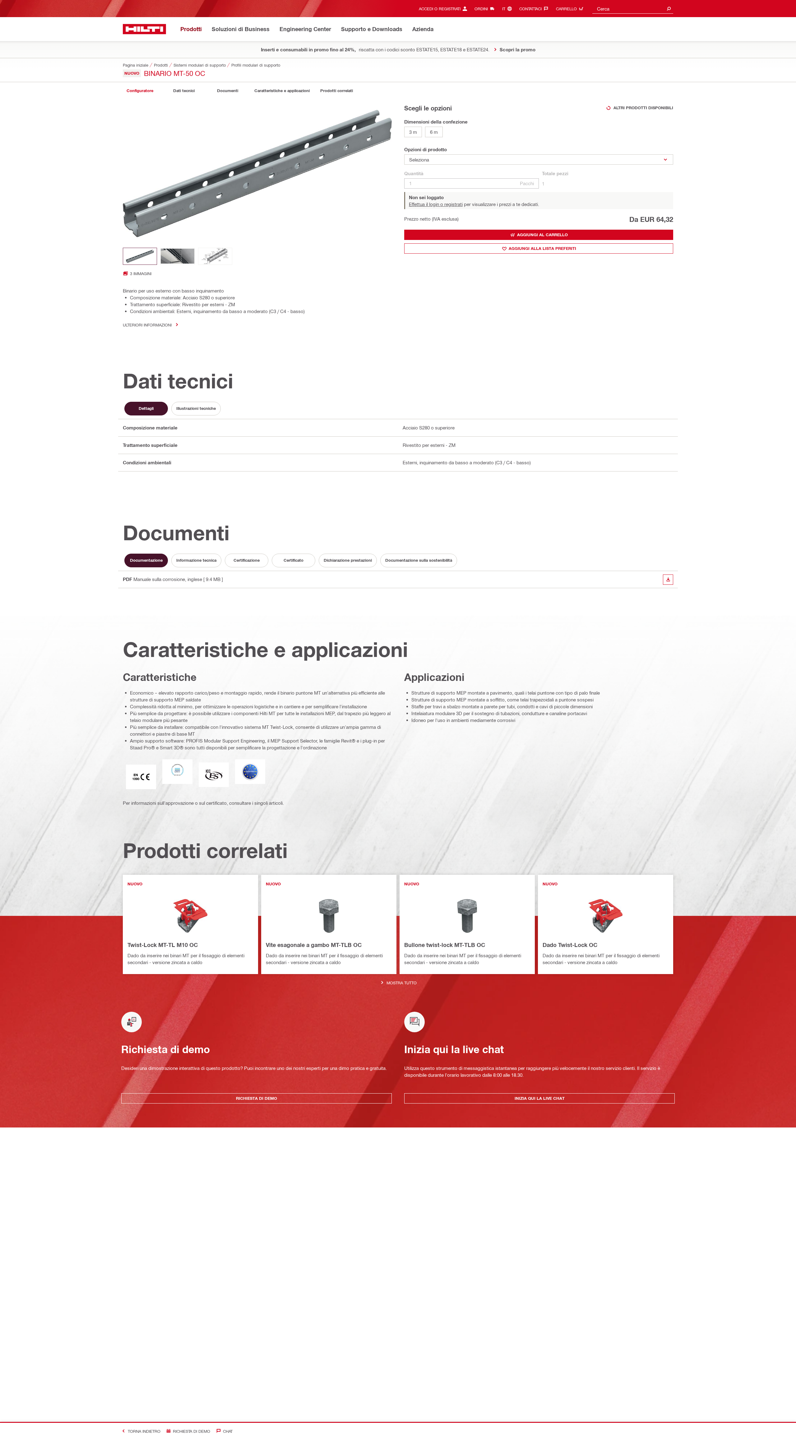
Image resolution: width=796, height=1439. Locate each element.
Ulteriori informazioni (147, 324)
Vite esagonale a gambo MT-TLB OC (314, 944)
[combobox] (632, 8)
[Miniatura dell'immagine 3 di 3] (215, 256)
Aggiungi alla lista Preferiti (542, 248)
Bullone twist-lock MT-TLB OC (444, 944)
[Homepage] (144, 29)
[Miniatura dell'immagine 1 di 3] (140, 256)
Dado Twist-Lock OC (570, 944)
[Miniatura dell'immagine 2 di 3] (177, 256)
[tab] (140, 90)
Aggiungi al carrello (542, 234)
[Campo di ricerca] (669, 8)
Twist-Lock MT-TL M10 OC (162, 944)
